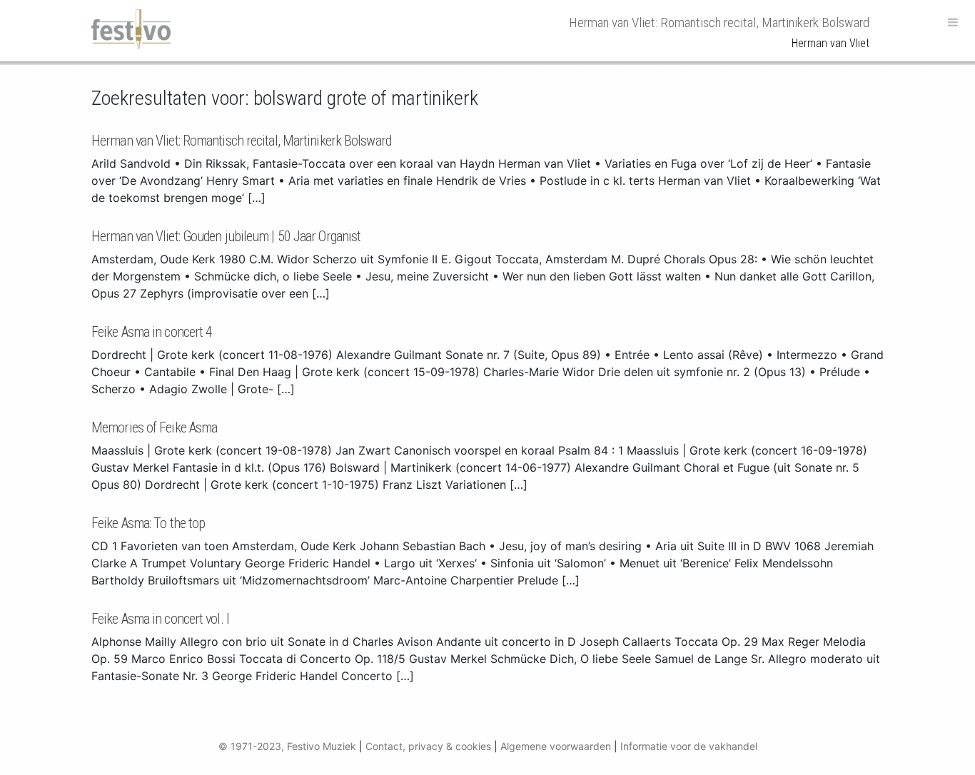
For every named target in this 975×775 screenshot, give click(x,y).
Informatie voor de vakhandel (688, 746)
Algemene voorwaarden (555, 746)
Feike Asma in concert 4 (151, 331)
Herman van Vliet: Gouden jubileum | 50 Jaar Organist (225, 236)
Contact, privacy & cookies (428, 746)
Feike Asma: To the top (148, 523)
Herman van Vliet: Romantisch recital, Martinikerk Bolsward (241, 140)
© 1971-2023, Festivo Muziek (287, 746)
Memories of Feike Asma (154, 427)
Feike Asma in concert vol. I (160, 618)
